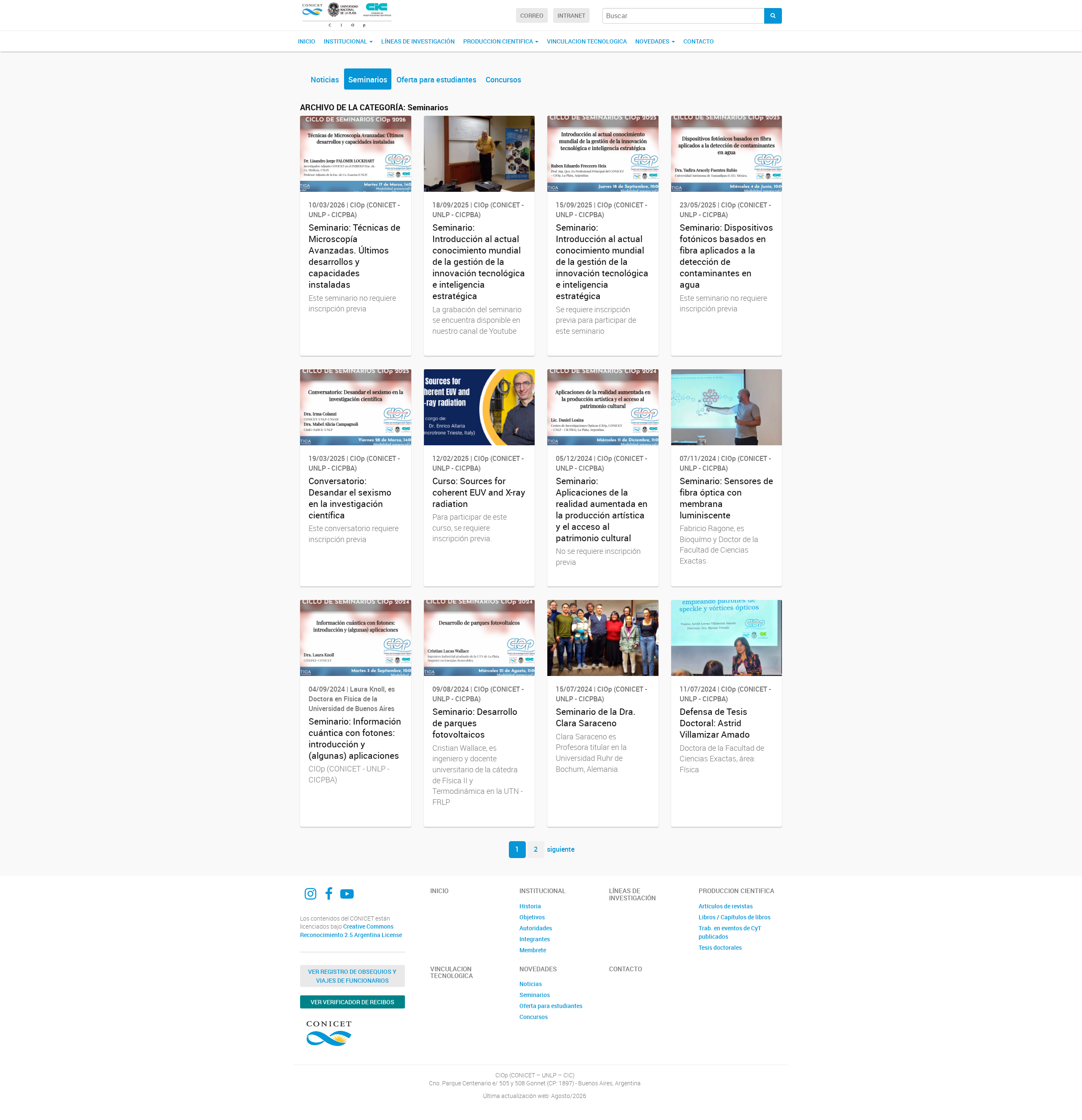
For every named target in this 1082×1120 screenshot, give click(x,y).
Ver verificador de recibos (352, 1002)
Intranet (571, 15)
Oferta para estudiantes (436, 79)
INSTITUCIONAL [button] (346, 41)
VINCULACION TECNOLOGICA (587, 41)
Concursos (503, 79)
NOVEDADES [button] (653, 41)
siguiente (560, 849)
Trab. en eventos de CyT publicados (730, 932)
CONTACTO (698, 41)
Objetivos (532, 917)
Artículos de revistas (726, 906)
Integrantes (534, 939)
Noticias (325, 79)
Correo (532, 15)
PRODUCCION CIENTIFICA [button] (498, 41)
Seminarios (367, 79)
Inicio (306, 41)
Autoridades (535, 928)
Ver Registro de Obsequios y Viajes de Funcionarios (352, 975)
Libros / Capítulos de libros (735, 917)
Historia (530, 906)
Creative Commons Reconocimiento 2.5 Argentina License (351, 930)
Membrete (532, 950)
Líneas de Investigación (418, 41)
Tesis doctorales (720, 947)
